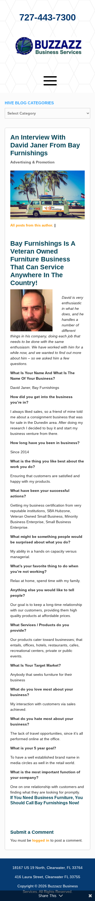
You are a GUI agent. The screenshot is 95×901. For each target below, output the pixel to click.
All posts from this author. (31, 225)
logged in (40, 840)
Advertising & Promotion (32, 162)
